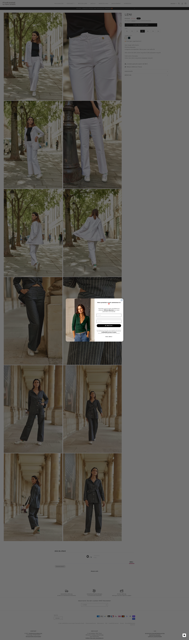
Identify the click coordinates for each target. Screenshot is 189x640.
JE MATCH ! (109, 325)
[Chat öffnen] (184, 635)
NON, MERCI (109, 336)
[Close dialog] (122, 300)
